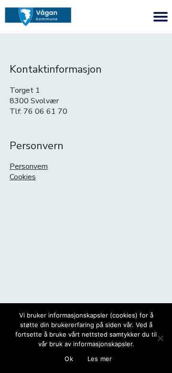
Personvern (29, 166)
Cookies (23, 177)
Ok (68, 358)
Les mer (99, 358)
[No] (160, 338)
